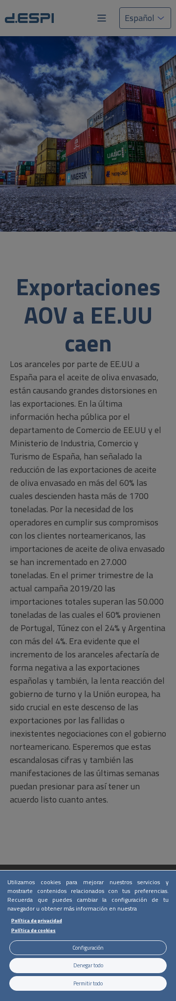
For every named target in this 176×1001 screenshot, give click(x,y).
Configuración (88, 948)
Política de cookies (33, 930)
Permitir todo (88, 983)
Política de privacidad (36, 920)
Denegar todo (88, 965)
